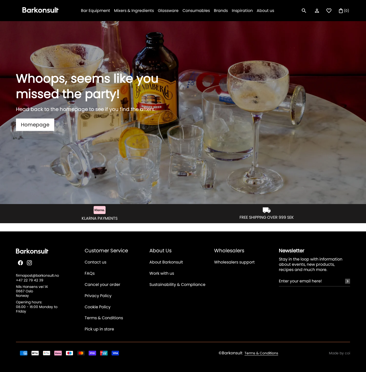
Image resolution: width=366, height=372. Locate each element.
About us (265, 10)
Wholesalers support (234, 262)
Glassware (168, 10)
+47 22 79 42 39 (29, 280)
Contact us (95, 262)
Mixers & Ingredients (134, 10)
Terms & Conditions (104, 318)
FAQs (90, 273)
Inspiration (242, 10)
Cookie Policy (98, 307)
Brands (221, 10)
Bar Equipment (95, 10)
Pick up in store (99, 329)
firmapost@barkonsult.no (37, 275)
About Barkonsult (166, 262)
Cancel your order (102, 284)
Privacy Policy (98, 296)
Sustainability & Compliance (177, 284)
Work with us (161, 273)
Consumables (196, 10)
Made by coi (339, 353)
